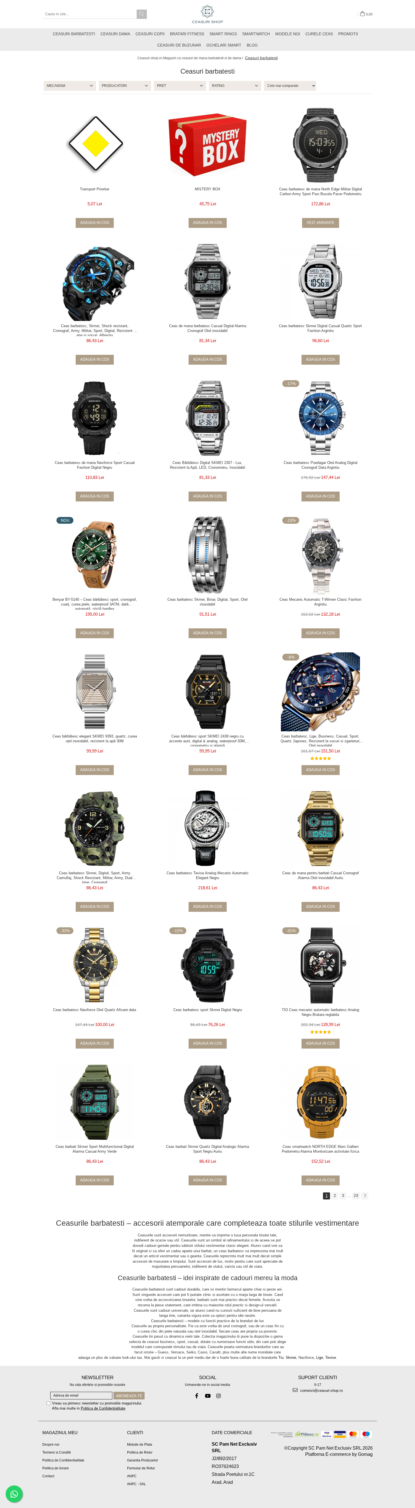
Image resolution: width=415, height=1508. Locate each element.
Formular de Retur (141, 1468)
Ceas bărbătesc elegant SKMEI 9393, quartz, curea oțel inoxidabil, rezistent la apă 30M (95, 738)
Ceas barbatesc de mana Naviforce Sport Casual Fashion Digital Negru (95, 465)
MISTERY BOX (207, 189)
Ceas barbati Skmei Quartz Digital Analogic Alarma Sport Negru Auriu (207, 1148)
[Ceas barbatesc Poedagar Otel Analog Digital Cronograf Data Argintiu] (320, 418)
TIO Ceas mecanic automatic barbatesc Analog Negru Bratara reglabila (320, 1012)
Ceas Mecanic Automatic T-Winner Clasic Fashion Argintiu (320, 601)
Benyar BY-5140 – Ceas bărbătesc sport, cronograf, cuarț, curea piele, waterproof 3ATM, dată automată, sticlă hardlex (95, 603)
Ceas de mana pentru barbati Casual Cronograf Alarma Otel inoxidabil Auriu (320, 875)
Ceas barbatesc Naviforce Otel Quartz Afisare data (94, 1010)
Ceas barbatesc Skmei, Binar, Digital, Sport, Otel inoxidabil (207, 601)
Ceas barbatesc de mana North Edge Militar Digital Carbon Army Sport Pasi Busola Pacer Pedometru (320, 191)
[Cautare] (142, 14)
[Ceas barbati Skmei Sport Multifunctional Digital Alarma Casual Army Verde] (94, 1102)
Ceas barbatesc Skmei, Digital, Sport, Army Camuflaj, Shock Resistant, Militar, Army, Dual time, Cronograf (94, 877)
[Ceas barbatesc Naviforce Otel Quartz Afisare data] (94, 965)
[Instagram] (219, 1396)
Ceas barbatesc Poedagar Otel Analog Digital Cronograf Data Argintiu (320, 465)
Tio (280, 1357)
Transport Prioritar (94, 189)
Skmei (291, 1357)
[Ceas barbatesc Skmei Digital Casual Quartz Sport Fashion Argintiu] (320, 281)
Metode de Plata (139, 1445)
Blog (252, 45)
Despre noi (50, 1445)
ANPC (132, 1476)
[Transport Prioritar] (94, 144)
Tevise (330, 1357)
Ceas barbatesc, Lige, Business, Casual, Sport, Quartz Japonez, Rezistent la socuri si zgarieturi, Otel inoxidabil (321, 740)
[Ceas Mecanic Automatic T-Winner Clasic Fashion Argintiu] (320, 555)
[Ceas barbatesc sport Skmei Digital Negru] (207, 965)
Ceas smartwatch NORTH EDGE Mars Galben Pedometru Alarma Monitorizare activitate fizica (320, 1148)
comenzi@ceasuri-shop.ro (321, 1390)
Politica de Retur (139, 1452)
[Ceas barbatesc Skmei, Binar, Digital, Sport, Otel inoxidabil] (207, 555)
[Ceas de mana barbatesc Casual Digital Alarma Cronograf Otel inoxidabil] (207, 281)
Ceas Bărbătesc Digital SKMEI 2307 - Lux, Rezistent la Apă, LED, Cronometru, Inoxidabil (207, 465)
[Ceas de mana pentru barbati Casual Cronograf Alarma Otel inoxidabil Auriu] (320, 828)
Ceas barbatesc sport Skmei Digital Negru (207, 1010)
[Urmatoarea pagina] (364, 1195)
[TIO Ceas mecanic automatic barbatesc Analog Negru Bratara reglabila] (320, 965)
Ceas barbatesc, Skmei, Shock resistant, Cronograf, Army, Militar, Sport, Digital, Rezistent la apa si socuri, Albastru (94, 330)
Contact (48, 1476)
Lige (319, 1357)
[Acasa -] (207, 14)
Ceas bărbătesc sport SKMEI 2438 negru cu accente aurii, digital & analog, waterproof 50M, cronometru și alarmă (207, 740)
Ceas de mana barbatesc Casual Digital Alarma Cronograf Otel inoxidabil (207, 328)
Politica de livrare (55, 1468)
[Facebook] (197, 1396)
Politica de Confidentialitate (103, 1408)
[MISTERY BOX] (207, 144)
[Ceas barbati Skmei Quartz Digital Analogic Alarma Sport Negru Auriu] (207, 1102)
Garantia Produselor (142, 1460)
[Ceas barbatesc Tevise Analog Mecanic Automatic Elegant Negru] (207, 828)
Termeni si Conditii (56, 1452)
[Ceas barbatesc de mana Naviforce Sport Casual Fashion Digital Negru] (94, 418)
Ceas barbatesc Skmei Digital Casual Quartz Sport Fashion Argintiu (320, 328)
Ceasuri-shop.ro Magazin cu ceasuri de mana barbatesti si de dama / (190, 58)
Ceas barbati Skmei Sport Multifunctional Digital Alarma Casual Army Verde (95, 1148)
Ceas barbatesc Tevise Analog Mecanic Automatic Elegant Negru (208, 875)
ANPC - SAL (136, 1484)
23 (356, 1195)
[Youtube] (208, 1396)
